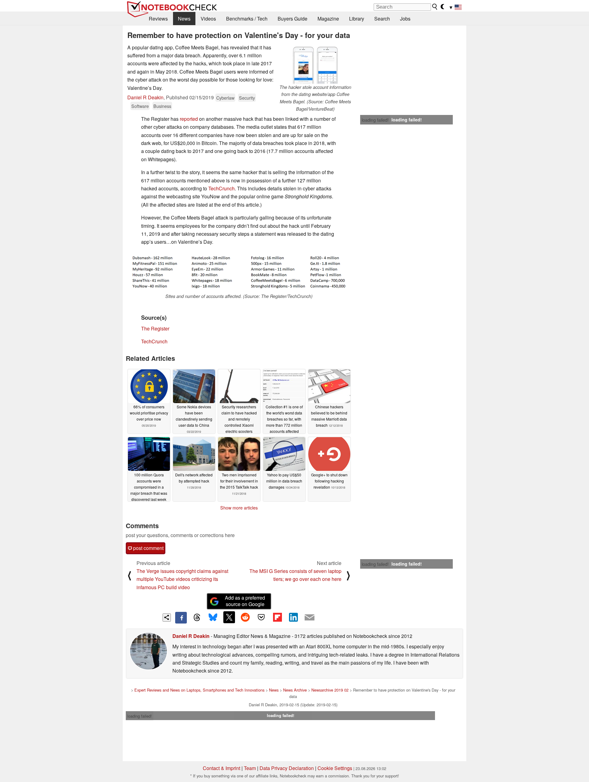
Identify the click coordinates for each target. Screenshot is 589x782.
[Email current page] (309, 618)
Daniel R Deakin (145, 97)
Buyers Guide (292, 18)
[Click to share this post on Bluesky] (213, 618)
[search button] (435, 7)
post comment (148, 547)
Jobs (405, 18)
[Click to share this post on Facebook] (181, 618)
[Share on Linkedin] (293, 617)
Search (382, 18)
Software (140, 106)
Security (247, 97)
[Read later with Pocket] (261, 617)
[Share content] (167, 617)
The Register (155, 328)
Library (356, 18)
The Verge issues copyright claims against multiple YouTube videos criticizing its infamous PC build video (182, 579)
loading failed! (375, 120)
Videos (208, 18)
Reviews (158, 18)
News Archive (295, 690)
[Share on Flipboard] (277, 617)
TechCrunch (221, 188)
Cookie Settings (335, 768)
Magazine (328, 18)
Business (162, 106)
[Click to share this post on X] (229, 617)
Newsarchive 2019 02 (329, 690)
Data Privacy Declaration (287, 768)
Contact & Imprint (221, 768)
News (184, 18)
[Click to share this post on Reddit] (245, 617)
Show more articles (239, 508)
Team (250, 768)
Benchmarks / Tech (247, 18)
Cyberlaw (225, 97)
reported (189, 118)
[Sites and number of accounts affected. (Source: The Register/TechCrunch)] (239, 272)
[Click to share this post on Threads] (197, 618)
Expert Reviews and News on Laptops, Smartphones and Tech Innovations (199, 690)
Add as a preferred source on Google (245, 601)
